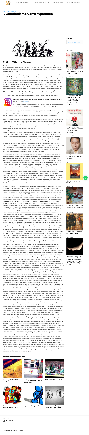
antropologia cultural (9, 11)
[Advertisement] (44, 27)
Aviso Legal (6, 418)
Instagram (25, 101)
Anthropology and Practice (74, 42)
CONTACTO (19, 6)
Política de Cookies (8, 420)
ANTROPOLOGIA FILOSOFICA (23, 2)
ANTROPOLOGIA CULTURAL (41, 2)
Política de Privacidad (8, 421)
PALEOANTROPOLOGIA (58, 2)
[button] (85, 178)
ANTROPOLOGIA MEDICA (73, 2)
